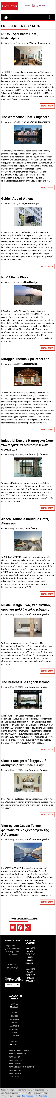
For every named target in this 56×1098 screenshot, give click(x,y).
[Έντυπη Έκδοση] (13, 927)
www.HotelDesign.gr (14, 1050)
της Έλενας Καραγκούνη (37, 43)
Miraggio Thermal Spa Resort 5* (25, 359)
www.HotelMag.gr (14, 1054)
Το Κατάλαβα (41, 1096)
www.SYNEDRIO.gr (14, 1064)
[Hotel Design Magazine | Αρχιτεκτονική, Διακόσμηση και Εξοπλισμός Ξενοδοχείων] (5, 17)
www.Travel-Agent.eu (14, 1075)
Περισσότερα (27, 1096)
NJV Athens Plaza (14, 277)
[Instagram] (28, 927)
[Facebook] (20, 927)
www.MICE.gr (14, 1070)
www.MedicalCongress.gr (14, 1067)
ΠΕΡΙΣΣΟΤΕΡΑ (47, 106)
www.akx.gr (14, 1057)
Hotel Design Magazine (14, 1016)
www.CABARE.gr (14, 1060)
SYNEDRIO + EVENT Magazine (14, 1032)
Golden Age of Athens (17, 199)
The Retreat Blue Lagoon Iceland (25, 682)
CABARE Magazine (14, 1024)
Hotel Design (32, 203)
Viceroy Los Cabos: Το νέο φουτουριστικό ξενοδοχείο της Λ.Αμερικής (25, 830)
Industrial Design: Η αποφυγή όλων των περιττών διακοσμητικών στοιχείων (27, 445)
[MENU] (51, 17)
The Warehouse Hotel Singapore (25, 117)
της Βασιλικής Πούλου (36, 454)
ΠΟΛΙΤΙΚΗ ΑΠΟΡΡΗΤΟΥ (12, 966)
